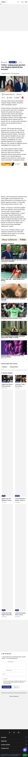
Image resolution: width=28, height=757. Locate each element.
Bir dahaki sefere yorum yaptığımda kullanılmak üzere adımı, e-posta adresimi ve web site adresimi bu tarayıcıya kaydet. (15, 682)
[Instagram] (18, 732)
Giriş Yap (16, 687)
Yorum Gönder (6, 687)
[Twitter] (14, 732)
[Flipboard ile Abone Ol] (19, 94)
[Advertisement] (14, 15)
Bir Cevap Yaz (7, 653)
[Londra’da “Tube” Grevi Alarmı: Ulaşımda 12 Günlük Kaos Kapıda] (20, 382)
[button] (18, 1)
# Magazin (4, 366)
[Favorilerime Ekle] (22, 97)
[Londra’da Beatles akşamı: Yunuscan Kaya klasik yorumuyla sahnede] (20, 446)
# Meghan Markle (14, 366)
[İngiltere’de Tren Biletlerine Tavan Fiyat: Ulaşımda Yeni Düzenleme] (7, 446)
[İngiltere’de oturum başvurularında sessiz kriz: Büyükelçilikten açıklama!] (7, 382)
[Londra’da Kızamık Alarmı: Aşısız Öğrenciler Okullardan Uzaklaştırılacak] (20, 560)
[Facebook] (9, 732)
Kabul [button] (25, 755)
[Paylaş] (26, 2)
